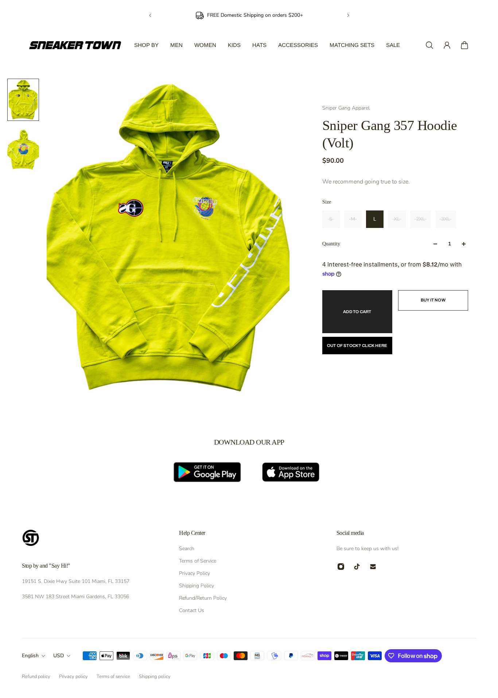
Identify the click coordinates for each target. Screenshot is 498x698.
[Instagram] (341, 567)
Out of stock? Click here (357, 345)
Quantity (331, 244)
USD (58, 655)
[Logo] (75, 45)
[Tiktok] (357, 567)
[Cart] (464, 45)
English (30, 655)
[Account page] (447, 45)
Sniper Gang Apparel (346, 107)
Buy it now (433, 300)
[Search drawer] (429, 45)
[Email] (373, 567)
